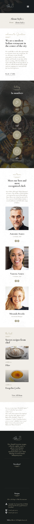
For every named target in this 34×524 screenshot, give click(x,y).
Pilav (7, 365)
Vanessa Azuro (17, 273)
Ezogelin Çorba (12, 388)
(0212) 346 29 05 (13, 510)
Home (11, 22)
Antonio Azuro (17, 233)
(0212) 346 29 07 (13, 512)
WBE (8, 520)
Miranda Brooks (17, 313)
